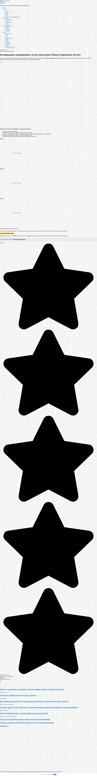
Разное (7, 44)
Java (7, 14)
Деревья (8, 27)
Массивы (8, 29)
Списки (7, 30)
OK (55, 774)
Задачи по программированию (13, 16)
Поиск (7, 20)
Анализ (7, 24)
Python (7, 41)
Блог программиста (10, 47)
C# (6, 10)
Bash (7, 34)
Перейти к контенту (5, 0)
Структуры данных (7, 25)
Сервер (4, 32)
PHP (7, 15)
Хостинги (8, 46)
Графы (7, 23)
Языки (4, 8)
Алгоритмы (6, 18)
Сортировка (9, 19)
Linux (7, 37)
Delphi (7, 13)
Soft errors (8, 42)
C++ (7, 9)
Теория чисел (9, 22)
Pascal (7, 11)
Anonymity (8, 33)
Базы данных (9, 38)
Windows (8, 43)
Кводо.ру (2, 3)
